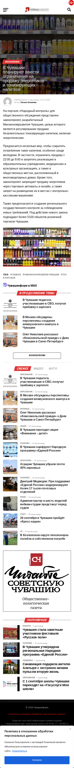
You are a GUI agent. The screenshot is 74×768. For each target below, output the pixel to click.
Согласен (37, 760)
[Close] (70, 729)
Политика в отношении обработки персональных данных (37, 714)
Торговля (9, 278)
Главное (16, 275)
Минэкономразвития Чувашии (41, 275)
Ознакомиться (19, 751)
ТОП (64, 275)
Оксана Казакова (28, 102)
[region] (37, 747)
